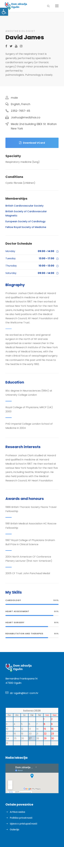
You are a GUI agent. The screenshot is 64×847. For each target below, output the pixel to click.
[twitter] (11, 46)
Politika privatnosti (21, 818)
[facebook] (6, 46)
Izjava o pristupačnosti (23, 823)
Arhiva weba (17, 812)
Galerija (14, 829)
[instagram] (21, 46)
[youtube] (16, 46)
